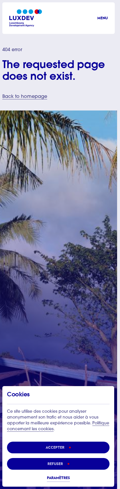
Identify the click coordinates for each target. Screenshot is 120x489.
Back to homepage (24, 96)
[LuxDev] (25, 18)
